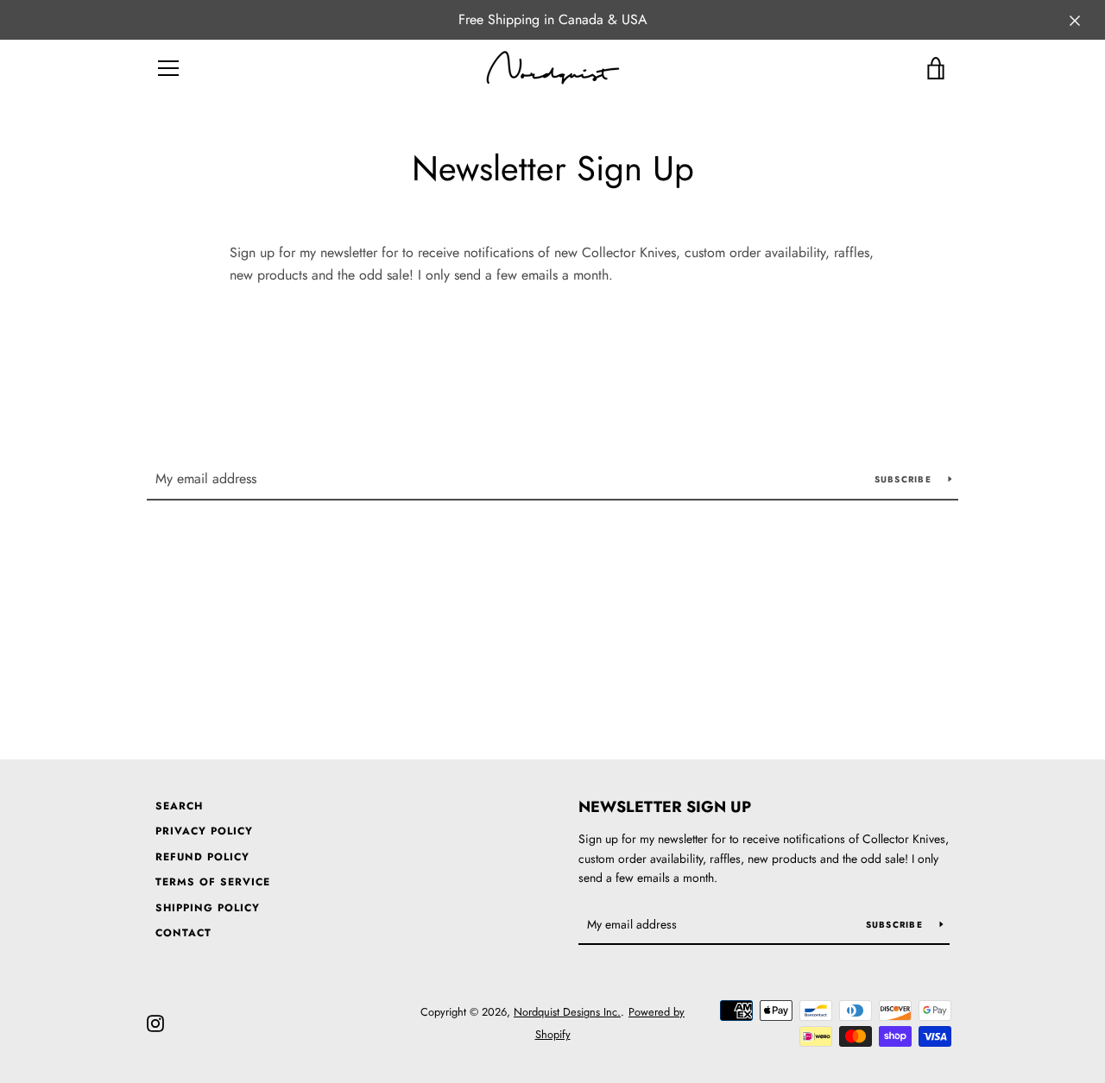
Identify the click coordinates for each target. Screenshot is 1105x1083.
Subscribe (905, 479)
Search (179, 806)
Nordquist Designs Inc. (567, 1012)
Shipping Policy (207, 908)
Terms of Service (212, 882)
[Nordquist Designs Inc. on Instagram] (155, 1022)
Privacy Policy (204, 831)
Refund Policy (202, 857)
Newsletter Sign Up (664, 807)
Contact (183, 933)
